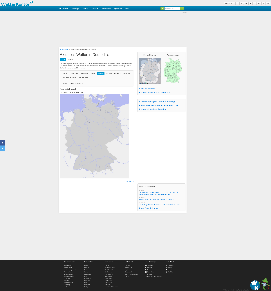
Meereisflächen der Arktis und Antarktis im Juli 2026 (156, 199)
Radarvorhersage (69, 272)
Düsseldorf (87, 274)
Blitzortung (67, 278)
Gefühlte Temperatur (113, 73)
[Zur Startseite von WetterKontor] (60, 8)
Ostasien (107, 284)
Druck (93, 73)
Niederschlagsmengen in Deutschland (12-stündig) (157, 102)
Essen (86, 276)
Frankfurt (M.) (88, 278)
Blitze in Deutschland (147, 89)
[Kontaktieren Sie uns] (241, 3)
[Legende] (237, 3)
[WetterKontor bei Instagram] (259, 3)
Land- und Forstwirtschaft (154, 276)
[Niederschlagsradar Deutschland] (150, 71)
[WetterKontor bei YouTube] (263, 3)
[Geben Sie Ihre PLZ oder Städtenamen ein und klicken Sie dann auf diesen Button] (182, 8)
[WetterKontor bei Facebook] (255, 3)
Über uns (127, 265)
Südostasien (108, 282)
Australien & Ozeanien (111, 287)
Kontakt (127, 276)
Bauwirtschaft (151, 272)
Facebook (171, 265)
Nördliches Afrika (110, 268)
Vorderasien (108, 278)
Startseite (64, 49)
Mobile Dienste (151, 270)
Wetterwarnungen (69, 276)
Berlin (86, 265)
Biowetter (95, 9)
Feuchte (101, 73)
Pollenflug (67, 284)
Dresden (86, 272)
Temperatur (74, 73)
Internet (149, 268)
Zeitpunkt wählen (76, 83)
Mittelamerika (109, 274)
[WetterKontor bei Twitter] (250, 3)
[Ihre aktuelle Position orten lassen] (162, 8)
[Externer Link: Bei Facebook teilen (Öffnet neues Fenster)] (2, 143)
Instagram (171, 270)
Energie (149, 274)
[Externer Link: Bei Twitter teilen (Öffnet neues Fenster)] (2, 148)
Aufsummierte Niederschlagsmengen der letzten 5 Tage (159, 105)
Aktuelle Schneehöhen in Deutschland (153, 109)
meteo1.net (128, 268)
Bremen (86, 268)
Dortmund (87, 270)
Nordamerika (108, 272)
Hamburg (87, 280)
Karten (63, 59)
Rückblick (85, 9)
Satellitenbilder (68, 282)
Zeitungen (150, 265)
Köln (85, 282)
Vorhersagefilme (68, 274)
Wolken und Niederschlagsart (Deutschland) (155, 92)
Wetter (64, 73)
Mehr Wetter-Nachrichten (149, 208)
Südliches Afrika (109, 270)
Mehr (127, 9)
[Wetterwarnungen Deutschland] (172, 70)
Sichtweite (126, 73)
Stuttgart (86, 287)
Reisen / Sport (106, 9)
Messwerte (67, 280)
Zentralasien (108, 280)
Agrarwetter (118, 9)
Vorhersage (75, 9)
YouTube (170, 272)
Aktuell (65, 9)
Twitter (169, 268)
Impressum (128, 270)
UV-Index (66, 287)
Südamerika (108, 276)
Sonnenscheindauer (69, 77)
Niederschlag (83, 77)
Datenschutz (229, 3)
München (87, 284)
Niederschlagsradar (69, 270)
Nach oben (129, 181)
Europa (107, 265)
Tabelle (70, 59)
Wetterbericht (68, 268)
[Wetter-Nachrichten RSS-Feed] (246, 3)
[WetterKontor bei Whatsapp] (268, 3)
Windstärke (84, 73)
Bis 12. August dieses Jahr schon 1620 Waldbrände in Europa (159, 205)
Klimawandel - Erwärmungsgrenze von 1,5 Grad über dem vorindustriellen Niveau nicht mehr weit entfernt (158, 193)
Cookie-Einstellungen (131, 274)
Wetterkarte (67, 265)
